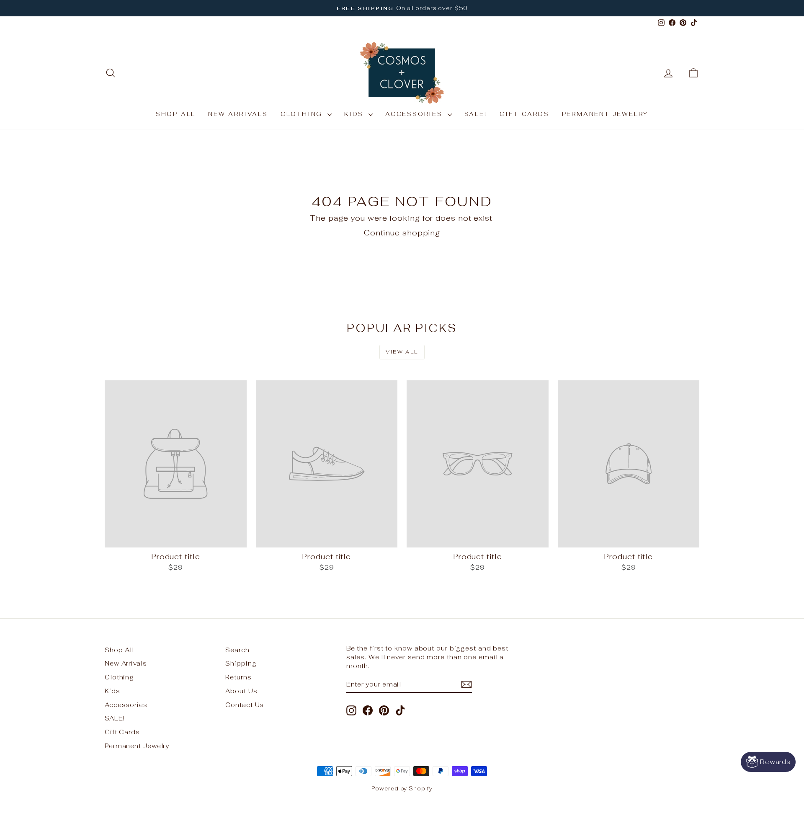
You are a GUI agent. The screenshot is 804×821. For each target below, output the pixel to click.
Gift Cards (524, 114)
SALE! (475, 114)
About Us (241, 691)
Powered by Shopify (401, 788)
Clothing (303, 114)
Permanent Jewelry (605, 114)
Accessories (415, 114)
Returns (238, 677)
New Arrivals (238, 114)
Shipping (240, 663)
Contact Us (244, 705)
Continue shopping (402, 233)
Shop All (176, 114)
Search (237, 650)
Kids (355, 114)
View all (402, 352)
